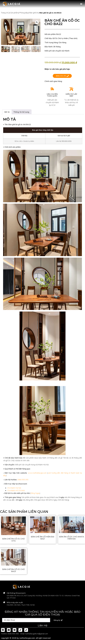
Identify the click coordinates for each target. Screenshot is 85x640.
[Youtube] (14, 630)
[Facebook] (3, 630)
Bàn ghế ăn (33, 13)
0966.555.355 (22, 480)
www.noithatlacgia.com (37, 473)
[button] (81, 4)
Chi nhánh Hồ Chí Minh (16, 490)
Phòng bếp (23, 13)
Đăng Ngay (35, 493)
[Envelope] (9, 630)
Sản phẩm (14, 13)
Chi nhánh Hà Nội (14, 488)
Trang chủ (5, 13)
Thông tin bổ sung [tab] (21, 112)
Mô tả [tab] (7, 112)
